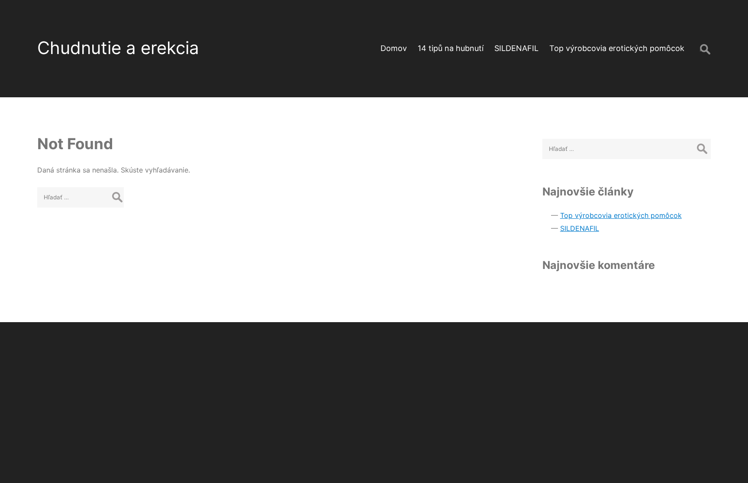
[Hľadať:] (80, 196)
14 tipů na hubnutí (451, 48)
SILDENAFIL (516, 48)
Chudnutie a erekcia (118, 47)
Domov (393, 48)
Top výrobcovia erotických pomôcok (616, 48)
